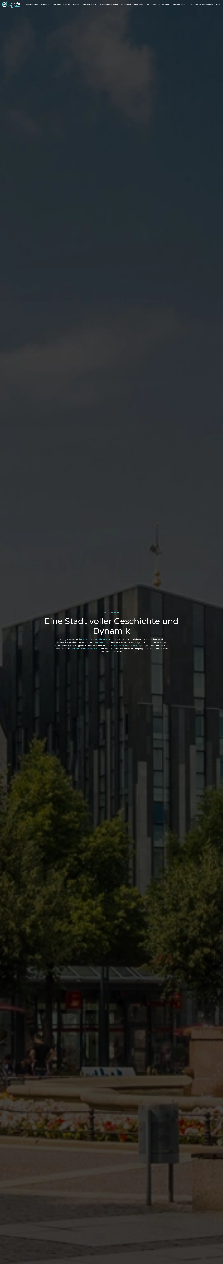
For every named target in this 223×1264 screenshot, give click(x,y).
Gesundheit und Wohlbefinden (157, 4)
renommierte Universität (85, 648)
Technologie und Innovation (132, 4)
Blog (218, 4)
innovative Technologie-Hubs (122, 645)
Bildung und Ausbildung (109, 4)
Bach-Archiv (102, 642)
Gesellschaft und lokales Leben (38, 4)
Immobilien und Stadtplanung (201, 4)
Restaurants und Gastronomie (84, 4)
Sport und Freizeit (179, 4)
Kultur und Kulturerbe (61, 4)
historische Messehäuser (93, 639)
